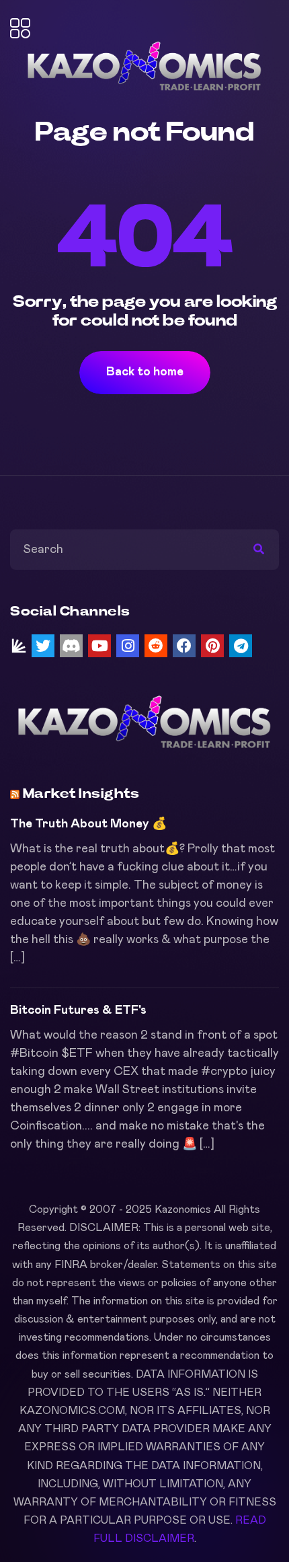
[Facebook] (184, 645)
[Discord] (71, 645)
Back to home (144, 372)
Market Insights (81, 794)
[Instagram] (127, 645)
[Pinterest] (212, 645)
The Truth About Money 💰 (88, 824)
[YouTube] (99, 645)
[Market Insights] (19, 646)
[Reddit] (155, 645)
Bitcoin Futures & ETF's (78, 1010)
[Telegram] (240, 645)
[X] (43, 645)
